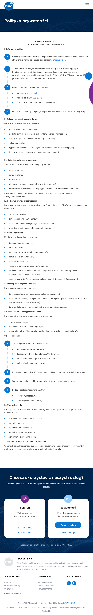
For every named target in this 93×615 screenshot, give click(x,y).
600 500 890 (24, 532)
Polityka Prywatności (32, 608)
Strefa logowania (50, 608)
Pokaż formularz (68, 525)
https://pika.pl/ (59, 60)
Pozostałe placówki (12, 594)
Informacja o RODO (14, 608)
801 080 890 (24, 527)
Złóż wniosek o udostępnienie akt (72, 608)
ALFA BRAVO (70, 603)
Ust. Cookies (46, 611)
